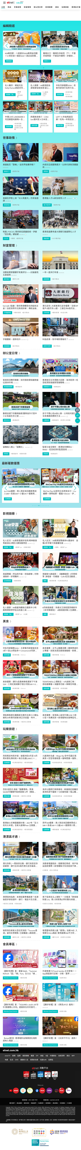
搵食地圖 (60, 94)
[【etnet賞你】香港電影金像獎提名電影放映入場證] (21, 1026)
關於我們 (12, 1103)
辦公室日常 (38, 7)
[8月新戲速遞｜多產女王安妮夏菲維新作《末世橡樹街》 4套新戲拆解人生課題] (60, 595)
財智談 (6, 454)
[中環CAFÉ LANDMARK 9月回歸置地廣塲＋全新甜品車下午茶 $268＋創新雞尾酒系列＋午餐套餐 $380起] (15, 107)
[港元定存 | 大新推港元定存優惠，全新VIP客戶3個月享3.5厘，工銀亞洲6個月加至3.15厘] (60, 293)
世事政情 (17, 7)
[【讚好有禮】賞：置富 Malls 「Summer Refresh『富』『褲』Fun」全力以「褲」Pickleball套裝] (21, 959)
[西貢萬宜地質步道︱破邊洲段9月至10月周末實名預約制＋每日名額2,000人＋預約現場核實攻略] (21, 743)
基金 (68, 1056)
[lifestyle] (19, 2)
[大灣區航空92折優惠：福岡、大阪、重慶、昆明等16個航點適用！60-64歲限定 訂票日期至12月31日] (60, 478)
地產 (6, 1060)
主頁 (3, 7)
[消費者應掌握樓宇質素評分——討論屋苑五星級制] (21, 260)
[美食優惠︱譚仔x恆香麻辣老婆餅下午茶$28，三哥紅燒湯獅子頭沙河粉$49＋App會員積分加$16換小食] (21, 669)
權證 (32, 1056)
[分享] (77, 415)
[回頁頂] (77, 420)
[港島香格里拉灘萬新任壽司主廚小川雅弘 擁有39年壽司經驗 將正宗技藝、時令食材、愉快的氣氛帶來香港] (21, 703)
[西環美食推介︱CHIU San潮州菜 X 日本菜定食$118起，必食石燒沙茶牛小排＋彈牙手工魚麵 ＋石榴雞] (40, 107)
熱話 (9, 7)
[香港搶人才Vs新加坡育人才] (60, 186)
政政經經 (46, 279)
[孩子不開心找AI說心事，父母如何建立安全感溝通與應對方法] (60, 401)
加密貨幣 (61, 1056)
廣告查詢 (26, 1103)
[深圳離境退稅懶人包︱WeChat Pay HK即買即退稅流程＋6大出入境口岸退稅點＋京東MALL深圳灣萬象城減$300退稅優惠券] (21, 40)
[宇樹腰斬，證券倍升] (21, 327)
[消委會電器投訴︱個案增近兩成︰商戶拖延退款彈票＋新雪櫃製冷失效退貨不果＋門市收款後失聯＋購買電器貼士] (60, 851)
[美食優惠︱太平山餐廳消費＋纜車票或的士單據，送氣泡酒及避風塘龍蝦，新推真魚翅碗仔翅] (60, 636)
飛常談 (46, 171)
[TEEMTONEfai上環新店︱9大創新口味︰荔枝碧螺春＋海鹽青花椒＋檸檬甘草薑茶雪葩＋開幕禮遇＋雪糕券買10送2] (60, 669)
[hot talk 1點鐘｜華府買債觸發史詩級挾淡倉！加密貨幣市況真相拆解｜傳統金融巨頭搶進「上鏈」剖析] (21, 293)
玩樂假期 (9, 61)
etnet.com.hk (11, 1050)
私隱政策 (40, 1103)
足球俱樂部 (7, 581)
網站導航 (55, 1103)
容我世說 (7, 205)
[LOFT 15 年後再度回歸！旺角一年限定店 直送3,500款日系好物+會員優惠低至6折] (66, 107)
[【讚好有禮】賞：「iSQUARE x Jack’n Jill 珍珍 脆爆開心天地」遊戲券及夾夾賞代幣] (21, 992)
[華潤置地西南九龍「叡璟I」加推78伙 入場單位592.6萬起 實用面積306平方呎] (60, 918)
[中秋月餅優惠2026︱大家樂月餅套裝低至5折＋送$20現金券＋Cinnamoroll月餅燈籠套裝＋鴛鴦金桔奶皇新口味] (21, 636)
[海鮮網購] (77, 410)
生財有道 (46, 312)
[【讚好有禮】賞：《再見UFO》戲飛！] (60, 992)
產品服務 (19, 1103)
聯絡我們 (33, 1103)
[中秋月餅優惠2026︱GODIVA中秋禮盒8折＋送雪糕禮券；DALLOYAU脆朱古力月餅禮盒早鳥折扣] (21, 478)
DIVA (16, 1060)
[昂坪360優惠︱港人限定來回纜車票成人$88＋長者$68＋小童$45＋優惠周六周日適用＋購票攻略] (60, 810)
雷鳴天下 (7, 171)
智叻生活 (7, 420)
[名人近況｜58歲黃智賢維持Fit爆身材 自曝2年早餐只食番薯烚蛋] (60, 528)
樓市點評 (7, 279)
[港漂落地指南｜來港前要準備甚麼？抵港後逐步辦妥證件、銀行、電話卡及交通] (21, 884)
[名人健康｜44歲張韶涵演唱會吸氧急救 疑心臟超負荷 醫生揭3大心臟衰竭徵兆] (40, 76)
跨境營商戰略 (8, 387)
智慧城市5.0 (47, 387)
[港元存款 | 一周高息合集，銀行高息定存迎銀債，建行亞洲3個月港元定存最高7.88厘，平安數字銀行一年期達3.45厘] (21, 851)
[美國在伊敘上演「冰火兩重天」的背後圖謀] (21, 186)
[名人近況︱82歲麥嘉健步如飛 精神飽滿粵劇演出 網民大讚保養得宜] (21, 528)
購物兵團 (60, 125)
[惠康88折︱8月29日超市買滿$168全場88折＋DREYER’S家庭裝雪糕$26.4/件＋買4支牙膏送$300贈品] (59, 40)
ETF (37, 1056)
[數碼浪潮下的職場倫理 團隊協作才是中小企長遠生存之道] (21, 401)
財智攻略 (7, 870)
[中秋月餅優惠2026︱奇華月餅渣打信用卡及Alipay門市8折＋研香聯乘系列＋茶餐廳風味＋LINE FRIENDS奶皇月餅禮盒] (66, 76)
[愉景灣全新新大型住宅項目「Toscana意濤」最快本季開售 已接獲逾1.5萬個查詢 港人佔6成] (21, 918)
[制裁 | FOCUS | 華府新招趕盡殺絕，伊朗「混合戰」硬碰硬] (21, 219)
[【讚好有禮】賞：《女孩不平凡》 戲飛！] (60, 1026)
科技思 (46, 454)
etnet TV (7, 1056)
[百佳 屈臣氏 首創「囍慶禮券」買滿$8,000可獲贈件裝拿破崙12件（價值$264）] (21, 777)
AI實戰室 (46, 420)
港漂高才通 (76, 7)
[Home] (10, 2)
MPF (73, 1056)
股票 (19, 1056)
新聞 (13, 1056)
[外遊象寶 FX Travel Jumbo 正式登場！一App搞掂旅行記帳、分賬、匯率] (60, 959)
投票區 (50, 1060)
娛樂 (45, 581)
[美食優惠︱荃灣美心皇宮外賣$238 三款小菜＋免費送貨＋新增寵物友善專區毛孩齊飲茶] (60, 703)
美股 (41, 1056)
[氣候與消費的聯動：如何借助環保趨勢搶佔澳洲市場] (21, 367)
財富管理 (27, 7)
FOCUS (6, 238)
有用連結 (62, 1103)
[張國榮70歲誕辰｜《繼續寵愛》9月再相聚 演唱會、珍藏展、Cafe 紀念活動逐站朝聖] (60, 561)
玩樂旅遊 (65, 7)
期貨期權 (26, 1056)
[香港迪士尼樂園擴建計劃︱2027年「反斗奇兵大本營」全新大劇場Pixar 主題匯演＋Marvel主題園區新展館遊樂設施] (21, 810)
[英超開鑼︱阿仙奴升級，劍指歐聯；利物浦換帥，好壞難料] (21, 561)
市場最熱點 (7, 312)
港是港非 (46, 238)
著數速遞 (47, 61)
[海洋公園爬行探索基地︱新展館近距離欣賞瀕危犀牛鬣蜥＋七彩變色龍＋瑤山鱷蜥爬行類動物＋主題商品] (60, 777)
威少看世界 (47, 205)
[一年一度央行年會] (60, 260)
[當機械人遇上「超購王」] (21, 434)
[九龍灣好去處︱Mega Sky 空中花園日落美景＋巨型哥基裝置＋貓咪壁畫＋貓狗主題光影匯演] (60, 743)
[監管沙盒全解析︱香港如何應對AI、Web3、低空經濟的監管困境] (60, 434)
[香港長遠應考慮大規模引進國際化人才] (60, 219)
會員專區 (9, 944)
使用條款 (48, 1103)
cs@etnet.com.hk (54, 1100)
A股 (46, 1056)
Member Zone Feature (10, 978)
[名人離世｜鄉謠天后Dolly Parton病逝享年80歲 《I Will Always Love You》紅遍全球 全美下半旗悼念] (15, 76)
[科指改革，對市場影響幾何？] (60, 327)
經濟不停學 (47, 346)
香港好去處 (34, 1060)
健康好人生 (24, 1060)
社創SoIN (43, 1060)
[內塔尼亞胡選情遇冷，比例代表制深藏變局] (60, 152)
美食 (57, 7)
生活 (11, 1060)
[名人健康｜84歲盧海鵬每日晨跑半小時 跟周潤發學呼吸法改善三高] (21, 595)
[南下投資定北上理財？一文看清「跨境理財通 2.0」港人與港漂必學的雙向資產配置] (60, 884)
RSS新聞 (69, 1103)
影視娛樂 (49, 7)
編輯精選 (9, 26)
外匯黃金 (53, 1056)
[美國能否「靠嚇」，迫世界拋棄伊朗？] (21, 152)
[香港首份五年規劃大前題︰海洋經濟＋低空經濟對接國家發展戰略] (60, 367)
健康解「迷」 (10, 94)
